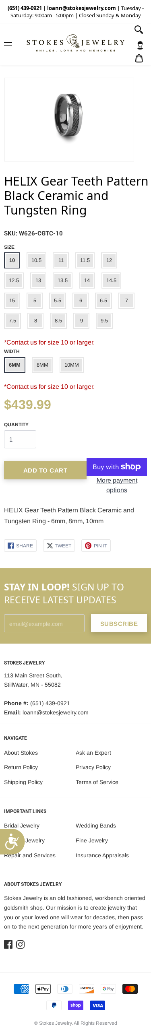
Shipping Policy (23, 782)
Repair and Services (30, 855)
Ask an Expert (93, 752)
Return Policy (21, 767)
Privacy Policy (93, 767)
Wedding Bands (96, 825)
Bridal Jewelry (21, 825)
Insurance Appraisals (102, 855)
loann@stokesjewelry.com (81, 8)
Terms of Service (97, 782)
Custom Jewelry (24, 840)
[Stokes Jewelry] (76, 44)
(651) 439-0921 (25, 8)
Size (9, 247)
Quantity (16, 424)
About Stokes (21, 752)
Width (12, 351)
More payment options (117, 485)
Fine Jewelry (92, 840)
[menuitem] (140, 45)
